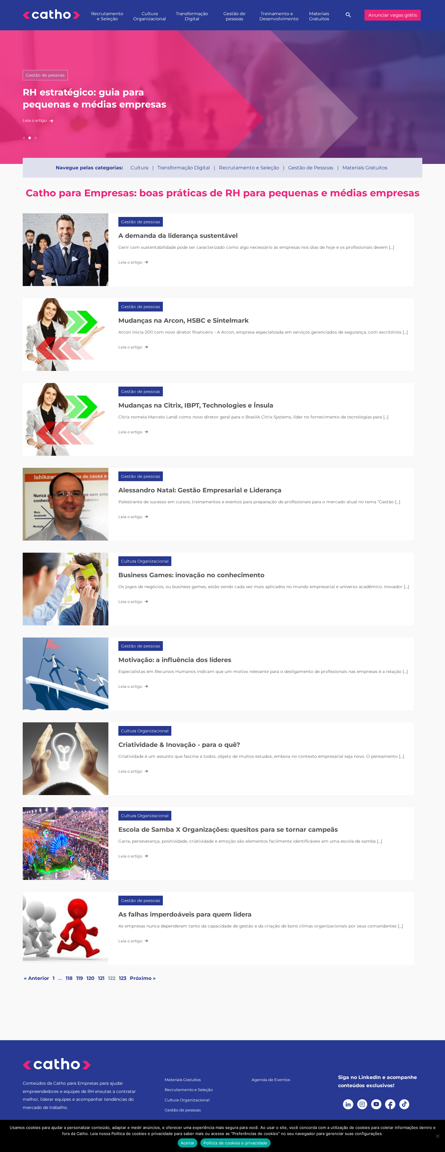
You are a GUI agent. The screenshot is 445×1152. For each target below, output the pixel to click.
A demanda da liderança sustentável (178, 235)
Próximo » (143, 978)
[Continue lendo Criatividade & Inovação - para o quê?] (65, 758)
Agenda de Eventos (271, 1079)
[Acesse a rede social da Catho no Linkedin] (348, 1104)
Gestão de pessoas (234, 16)
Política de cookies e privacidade (235, 1142)
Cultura (139, 168)
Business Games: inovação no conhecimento (191, 575)
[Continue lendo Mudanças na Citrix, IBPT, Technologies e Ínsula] (65, 419)
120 (90, 978)
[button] (24, 138)
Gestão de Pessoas (310, 168)
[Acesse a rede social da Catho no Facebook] (390, 1104)
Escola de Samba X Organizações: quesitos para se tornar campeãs (228, 829)
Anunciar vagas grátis (392, 15)
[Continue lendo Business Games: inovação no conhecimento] (65, 589)
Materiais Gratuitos (319, 16)
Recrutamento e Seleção (107, 16)
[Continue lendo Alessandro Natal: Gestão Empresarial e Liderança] (65, 504)
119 (79, 978)
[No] (437, 1136)
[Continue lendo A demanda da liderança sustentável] (65, 249)
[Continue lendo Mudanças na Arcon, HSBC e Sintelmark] (65, 334)
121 (101, 978)
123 (122, 978)
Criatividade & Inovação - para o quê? (179, 744)
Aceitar (188, 1142)
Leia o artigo (35, 120)
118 (69, 978)
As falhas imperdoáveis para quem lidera (185, 914)
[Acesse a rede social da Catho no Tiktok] (404, 1104)
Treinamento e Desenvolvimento (278, 16)
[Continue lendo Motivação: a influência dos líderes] (65, 674)
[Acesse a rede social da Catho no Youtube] (376, 1104)
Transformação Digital (192, 16)
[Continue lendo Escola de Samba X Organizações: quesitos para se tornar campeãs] (65, 843)
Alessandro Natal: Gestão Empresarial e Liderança (200, 490)
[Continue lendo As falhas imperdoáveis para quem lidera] (65, 928)
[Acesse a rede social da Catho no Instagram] (362, 1104)
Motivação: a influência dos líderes (174, 660)
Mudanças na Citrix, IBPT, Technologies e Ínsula (195, 405)
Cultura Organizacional (149, 16)
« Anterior (36, 978)
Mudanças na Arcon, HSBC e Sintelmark (183, 320)
